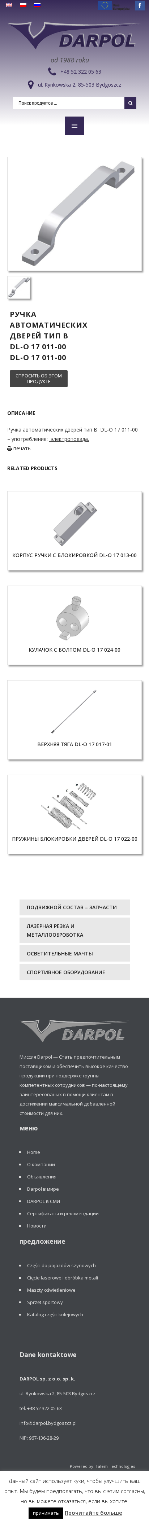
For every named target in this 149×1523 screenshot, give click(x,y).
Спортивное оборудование (66, 972)
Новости (37, 1225)
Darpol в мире (43, 1189)
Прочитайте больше (93, 1512)
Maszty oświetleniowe (51, 1290)
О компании (41, 1164)
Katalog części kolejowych (55, 1314)
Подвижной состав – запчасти (72, 907)
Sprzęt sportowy (45, 1302)
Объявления (41, 1176)
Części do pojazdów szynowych (61, 1265)
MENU (74, 126)
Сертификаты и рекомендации (63, 1213)
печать (21, 448)
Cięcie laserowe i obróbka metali (62, 1277)
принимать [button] (46, 1513)
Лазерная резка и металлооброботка (55, 930)
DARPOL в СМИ (43, 1201)
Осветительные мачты (60, 953)
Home (33, 1152)
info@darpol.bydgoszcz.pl (48, 1423)
